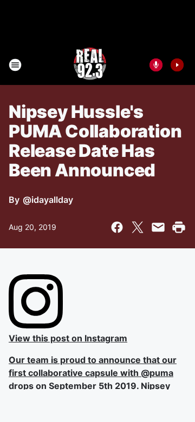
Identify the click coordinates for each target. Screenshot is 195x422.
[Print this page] (178, 227)
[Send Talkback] (156, 64)
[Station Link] (90, 65)
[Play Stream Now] (177, 64)
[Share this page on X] (137, 227)
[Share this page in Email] (158, 227)
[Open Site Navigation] (15, 64)
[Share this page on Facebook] (117, 227)
